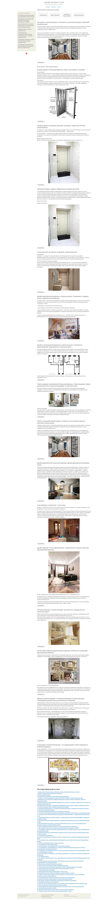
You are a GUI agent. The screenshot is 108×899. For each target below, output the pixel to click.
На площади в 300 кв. (44, 856)
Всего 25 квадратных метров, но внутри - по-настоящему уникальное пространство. (58, 826)
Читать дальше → (41, 62)
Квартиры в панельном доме (67, 15)
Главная (48, 7)
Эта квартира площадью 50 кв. (46, 835)
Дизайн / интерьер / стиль (54, 2)
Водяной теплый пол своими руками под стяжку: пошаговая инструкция (55, 879)
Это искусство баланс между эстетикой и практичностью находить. (53, 807)
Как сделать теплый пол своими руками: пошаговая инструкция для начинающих (57, 880)
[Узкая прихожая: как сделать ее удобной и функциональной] (64, 279)
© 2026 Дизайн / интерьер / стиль (23, 894)
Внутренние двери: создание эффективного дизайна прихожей (58, 189)
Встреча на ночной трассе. (44, 795)
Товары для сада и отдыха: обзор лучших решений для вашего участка (55, 891)
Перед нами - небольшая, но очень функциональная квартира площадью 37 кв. (26, 41)
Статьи (59, 7)
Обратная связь (66, 894)
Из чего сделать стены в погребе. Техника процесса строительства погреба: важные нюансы (26, 25)
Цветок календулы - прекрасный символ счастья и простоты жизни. (54, 846)
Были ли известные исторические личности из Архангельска (53, 885)
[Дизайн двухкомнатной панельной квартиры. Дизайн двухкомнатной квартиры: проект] (64, 489)
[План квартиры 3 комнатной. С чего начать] (64, 530)
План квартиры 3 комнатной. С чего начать (51, 505)
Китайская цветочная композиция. (47, 870)
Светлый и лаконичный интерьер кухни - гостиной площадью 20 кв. (54, 811)
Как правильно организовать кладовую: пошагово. (50, 864)
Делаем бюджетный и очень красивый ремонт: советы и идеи (53, 871)
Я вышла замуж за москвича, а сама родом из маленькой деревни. (53, 796)
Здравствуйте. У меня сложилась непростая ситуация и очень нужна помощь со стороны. (59, 792)
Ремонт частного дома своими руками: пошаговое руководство (53, 865)
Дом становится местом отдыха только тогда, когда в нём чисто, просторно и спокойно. (59, 828)
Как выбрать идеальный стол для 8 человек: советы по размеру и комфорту (56, 889)
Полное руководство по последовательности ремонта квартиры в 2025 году (56, 868)
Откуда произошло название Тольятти (47, 888)
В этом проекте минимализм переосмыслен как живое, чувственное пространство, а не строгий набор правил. (64, 813)
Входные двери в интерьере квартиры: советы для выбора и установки (61, 70)
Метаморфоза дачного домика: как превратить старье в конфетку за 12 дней (56, 873)
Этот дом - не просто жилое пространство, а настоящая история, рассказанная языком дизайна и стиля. (63, 883)
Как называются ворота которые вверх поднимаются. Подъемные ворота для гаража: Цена (26, 46)
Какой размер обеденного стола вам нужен (49, 882)
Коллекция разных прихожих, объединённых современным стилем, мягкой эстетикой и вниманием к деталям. (63, 805)
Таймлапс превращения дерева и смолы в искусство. (51, 843)
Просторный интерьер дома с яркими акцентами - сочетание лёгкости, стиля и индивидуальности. (61, 886)
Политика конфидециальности (45, 896)
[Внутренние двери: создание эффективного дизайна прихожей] (64, 225)
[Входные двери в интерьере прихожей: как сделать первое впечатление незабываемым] (64, 162)
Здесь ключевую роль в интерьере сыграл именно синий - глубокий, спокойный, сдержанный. (60, 867)
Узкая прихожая (43, 15)
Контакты (42, 894)
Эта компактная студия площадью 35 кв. (48, 844)
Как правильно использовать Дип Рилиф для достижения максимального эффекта (26, 20)
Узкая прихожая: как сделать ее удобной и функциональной (57, 252)
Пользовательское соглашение (49, 894)
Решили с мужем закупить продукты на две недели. (50, 793)
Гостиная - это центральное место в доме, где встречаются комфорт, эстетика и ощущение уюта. (60, 798)
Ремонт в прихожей (55, 15)
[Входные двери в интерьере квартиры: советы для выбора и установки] (64, 103)
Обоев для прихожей (79, 15)
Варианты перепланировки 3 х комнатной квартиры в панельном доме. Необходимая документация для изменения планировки (60, 699)
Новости (53, 7)
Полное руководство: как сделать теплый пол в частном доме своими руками (57, 877)
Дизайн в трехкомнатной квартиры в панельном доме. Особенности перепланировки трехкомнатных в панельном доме (59, 346)
